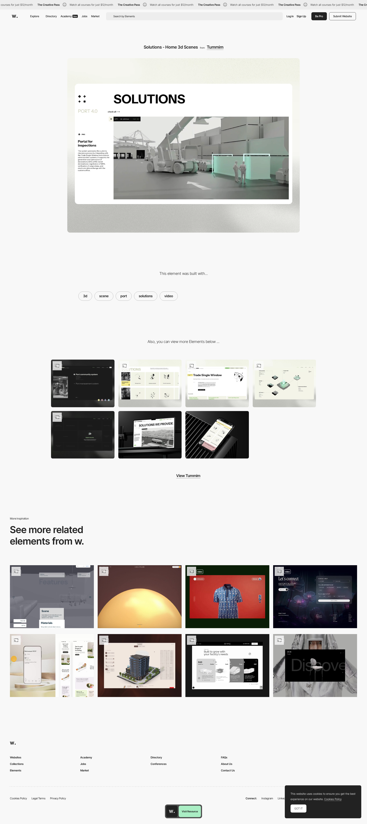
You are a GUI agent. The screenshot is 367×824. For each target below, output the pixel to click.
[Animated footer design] (315, 596)
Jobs (84, 16)
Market (95, 16)
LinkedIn (282, 798)
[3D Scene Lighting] (52, 596)
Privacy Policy (58, 798)
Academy (69, 16)
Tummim (215, 47)
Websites (15, 757)
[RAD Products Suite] (227, 665)
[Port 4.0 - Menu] (82, 383)
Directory (51, 16)
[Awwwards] (15, 16)
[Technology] (284, 383)
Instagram (267, 798)
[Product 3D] (315, 665)
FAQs (224, 757)
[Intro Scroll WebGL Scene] (140, 596)
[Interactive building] (140, 665)
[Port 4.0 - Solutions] (150, 383)
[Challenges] (82, 435)
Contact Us (228, 770)
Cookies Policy (18, 798)
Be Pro (319, 16)
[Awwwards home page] (172, 811)
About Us (226, 763)
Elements (15, 770)
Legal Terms (38, 798)
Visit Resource (190, 811)
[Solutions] (217, 383)
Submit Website (342, 16)
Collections (17, 763)
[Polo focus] (227, 596)
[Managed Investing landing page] (52, 665)
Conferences (158, 763)
